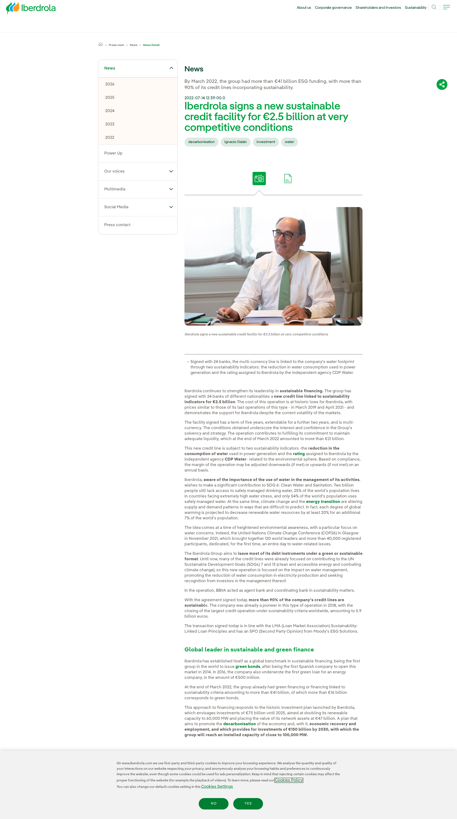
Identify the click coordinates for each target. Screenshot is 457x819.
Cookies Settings (217, 787)
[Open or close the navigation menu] (446, 10)
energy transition (323, 502)
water (289, 142)
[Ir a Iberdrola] (24, 9)
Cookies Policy (289, 780)
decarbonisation (201, 142)
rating (299, 454)
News (133, 45)
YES (248, 803)
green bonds (247, 667)
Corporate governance (333, 8)
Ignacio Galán (235, 142)
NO (214, 803)
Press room (116, 45)
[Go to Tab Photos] (259, 178)
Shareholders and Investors (378, 8)
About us (304, 8)
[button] (171, 68)
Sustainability (416, 8)
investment (266, 142)
